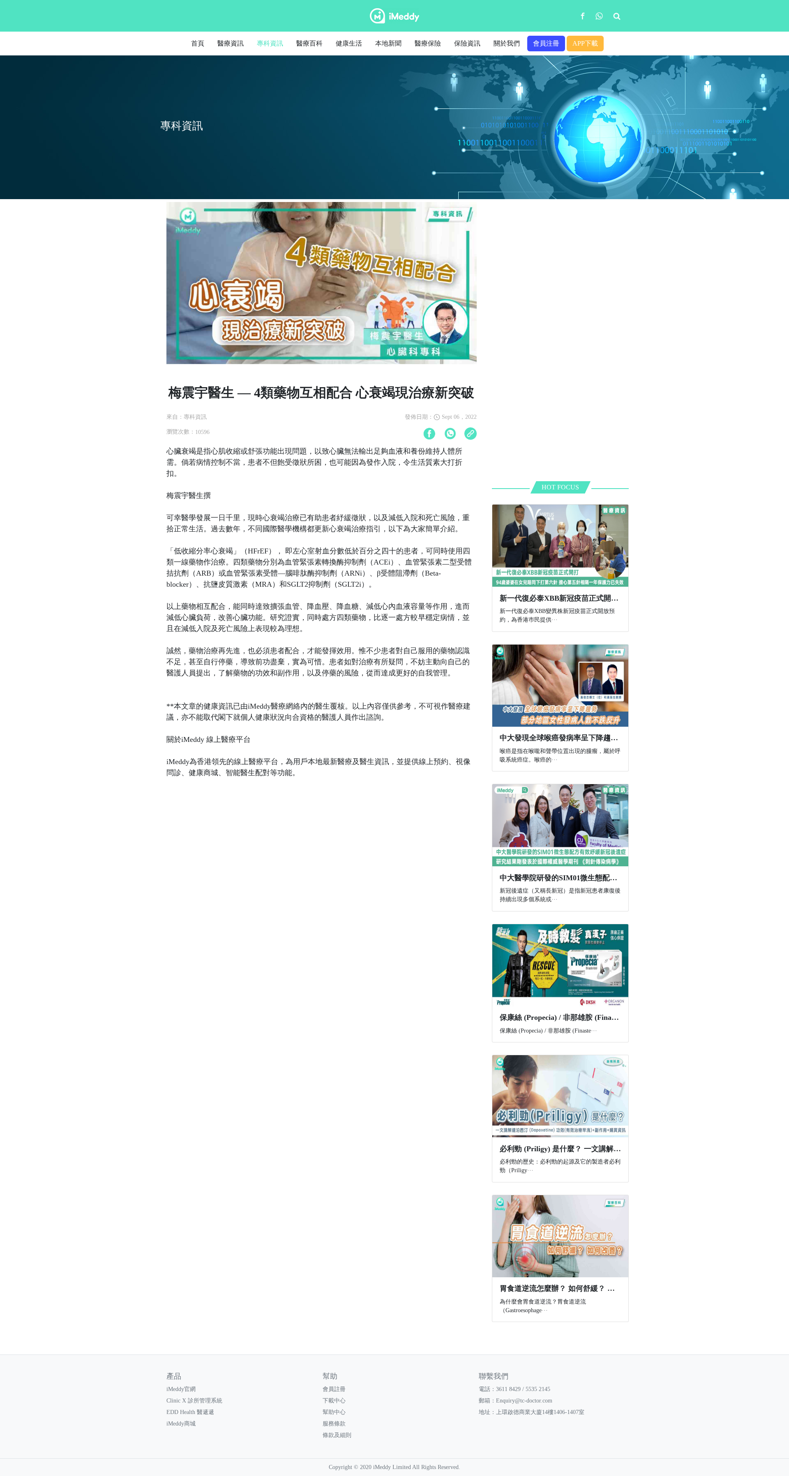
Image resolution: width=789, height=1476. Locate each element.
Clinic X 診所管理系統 (194, 1401)
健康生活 (349, 43)
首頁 (197, 43)
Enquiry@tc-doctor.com (524, 1401)
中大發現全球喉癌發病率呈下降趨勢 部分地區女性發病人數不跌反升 (612, 738)
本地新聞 (388, 43)
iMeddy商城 (181, 1424)
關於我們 (507, 43)
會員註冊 (334, 1389)
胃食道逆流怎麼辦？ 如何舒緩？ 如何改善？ (572, 1288)
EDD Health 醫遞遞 (190, 1412)
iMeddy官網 (181, 1389)
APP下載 (585, 43)
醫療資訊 (230, 43)
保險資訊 (467, 43)
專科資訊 (270, 43)
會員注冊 (546, 43)
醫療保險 (428, 43)
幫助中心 (334, 1412)
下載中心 (334, 1401)
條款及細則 (337, 1435)
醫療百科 (309, 43)
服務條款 (334, 1424)
